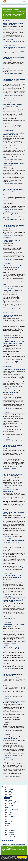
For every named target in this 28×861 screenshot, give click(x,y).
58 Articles (6, 362)
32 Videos (14, 259)
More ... (5, 17)
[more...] (12, 39)
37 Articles (6, 468)
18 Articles (6, 569)
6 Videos (14, 485)
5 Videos (14, 730)
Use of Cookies (17, 847)
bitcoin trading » (7, 20)
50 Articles (6, 386)
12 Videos (14, 337)
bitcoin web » (6, 509)
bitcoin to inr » (6, 487)
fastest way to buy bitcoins (10, 100)
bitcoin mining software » (9, 45)
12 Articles (6, 696)
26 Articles (6, 505)
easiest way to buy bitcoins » (10, 77)
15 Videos (14, 594)
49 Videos (14, 95)
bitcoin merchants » (8, 366)
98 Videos (14, 73)
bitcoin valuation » (7, 622)
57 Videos (14, 183)
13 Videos (14, 308)
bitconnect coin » (7, 573)
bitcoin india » (6, 211)
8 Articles (6, 776)
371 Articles (6, 73)
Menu (24, 1)
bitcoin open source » (8, 130)
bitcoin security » (7, 161)
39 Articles (6, 440)
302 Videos (14, 41)
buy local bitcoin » (7, 102)
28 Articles (6, 485)
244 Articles (6, 126)
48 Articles (6, 408)
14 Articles (6, 618)
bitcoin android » (7, 263)
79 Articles (6, 259)
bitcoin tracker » (7, 538)
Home (3, 847)
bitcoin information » (8, 412)
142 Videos (14, 235)
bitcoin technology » (8, 312)
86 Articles (6, 235)
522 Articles (6, 41)
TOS (11, 847)
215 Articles (6, 159)
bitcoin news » (6, 223)
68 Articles (6, 337)
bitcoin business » (7, 237)
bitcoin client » (6, 388)
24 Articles (6, 536)
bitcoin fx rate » (7, 596)
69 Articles (6, 308)
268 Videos (14, 52)
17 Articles (6, 594)
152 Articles (6, 95)
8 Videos (14, 362)
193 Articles (6, 183)
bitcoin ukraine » (7, 698)
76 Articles (6, 286)
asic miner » (6, 339)
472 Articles (6, 52)
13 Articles (6, 668)
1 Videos (14, 643)
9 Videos (14, 408)
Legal (7, 847)
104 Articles (6, 219)
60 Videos (14, 126)
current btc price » (8, 288)
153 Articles (6, 209)
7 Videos (14, 440)
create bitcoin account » (9, 55)
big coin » (5, 471)
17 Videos (14, 209)
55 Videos (14, 286)
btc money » (6, 645)
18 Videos (14, 505)
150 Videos (14, 219)
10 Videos (14, 668)
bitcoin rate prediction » (9, 443)
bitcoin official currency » (10, 187)
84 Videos (14, 159)
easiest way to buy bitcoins (10, 98)
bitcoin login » (6, 734)
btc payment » (6, 672)
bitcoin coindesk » (7, 757)
